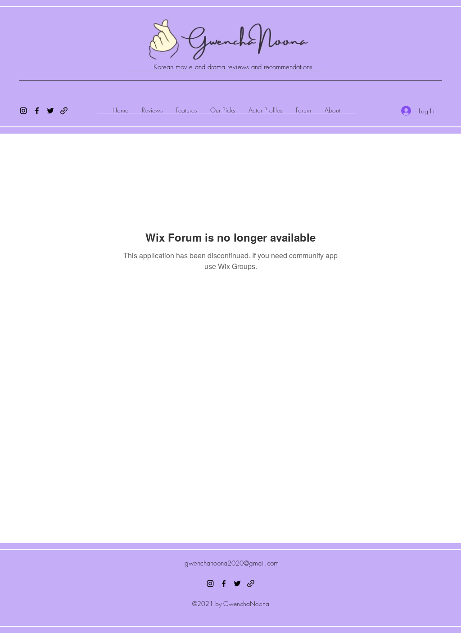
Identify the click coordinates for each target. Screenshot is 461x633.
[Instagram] (23, 110)
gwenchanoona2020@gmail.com (232, 563)
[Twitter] (50, 110)
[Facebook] (36, 110)
